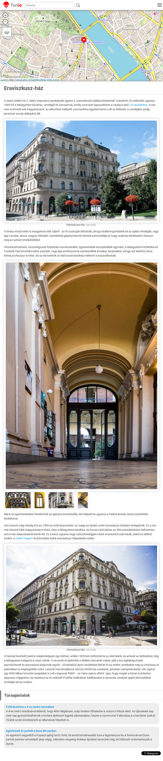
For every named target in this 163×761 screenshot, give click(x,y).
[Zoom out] (5, 22)
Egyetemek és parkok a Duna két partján (31, 730)
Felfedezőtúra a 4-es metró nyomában (30, 706)
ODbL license (53, 79)
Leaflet (4, 79)
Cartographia (21, 79)
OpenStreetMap (38, 79)
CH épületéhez (138, 104)
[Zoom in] (5, 15)
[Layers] (6, 32)
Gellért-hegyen (24, 538)
